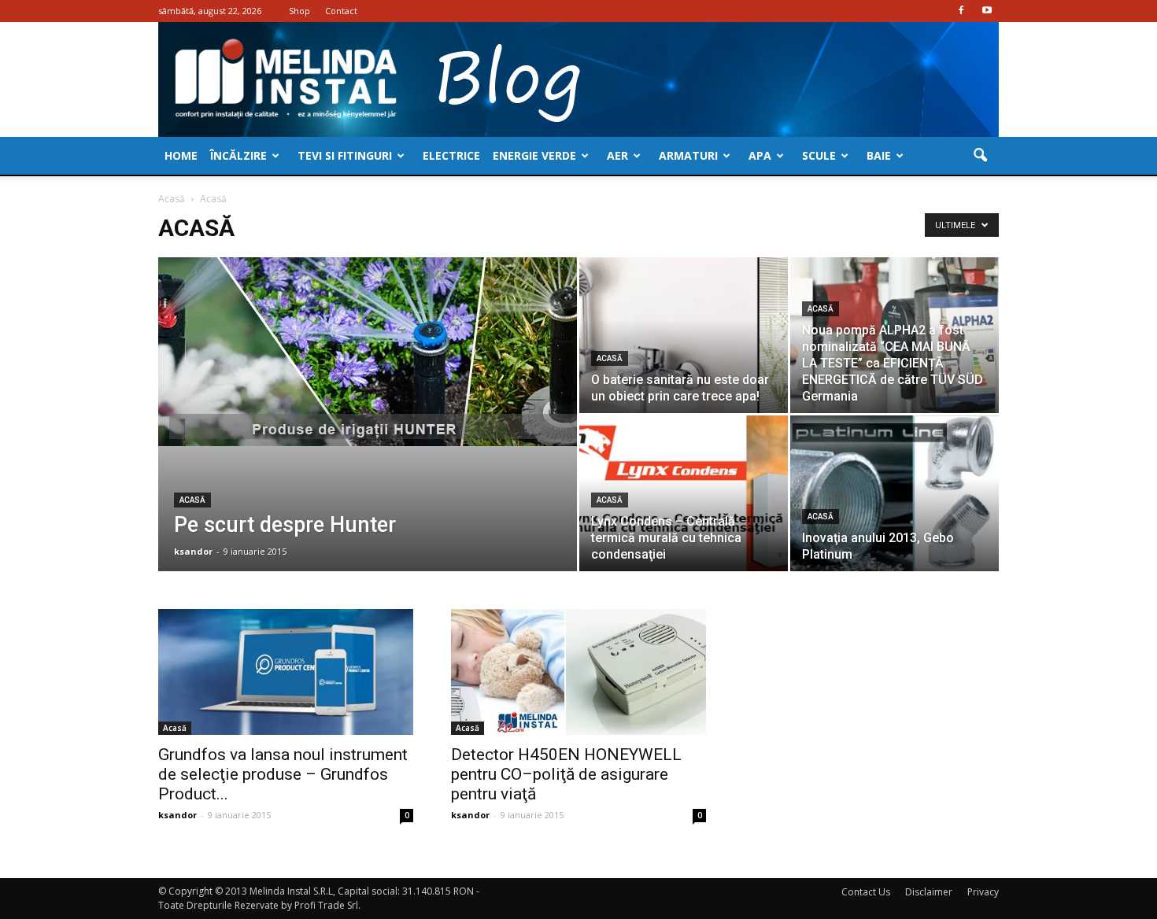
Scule (819, 155)
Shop (299, 11)
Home (181, 155)
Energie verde (534, 155)
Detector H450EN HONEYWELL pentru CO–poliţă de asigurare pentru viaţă (566, 774)
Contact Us (865, 892)
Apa (760, 155)
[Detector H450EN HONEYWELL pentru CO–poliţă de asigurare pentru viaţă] (578, 672)
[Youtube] (987, 11)
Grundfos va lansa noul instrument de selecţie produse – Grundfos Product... (283, 774)
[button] (980, 156)
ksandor (193, 551)
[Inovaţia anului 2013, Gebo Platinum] (894, 493)
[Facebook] (961, 11)
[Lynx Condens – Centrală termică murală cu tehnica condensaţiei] (683, 493)
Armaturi (688, 155)
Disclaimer (928, 892)
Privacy (983, 892)
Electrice (451, 155)
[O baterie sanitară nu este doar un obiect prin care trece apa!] (683, 335)
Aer (617, 155)
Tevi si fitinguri (345, 155)
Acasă (192, 500)
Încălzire (238, 155)
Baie (879, 155)
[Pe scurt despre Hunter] (367, 351)
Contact (341, 11)
